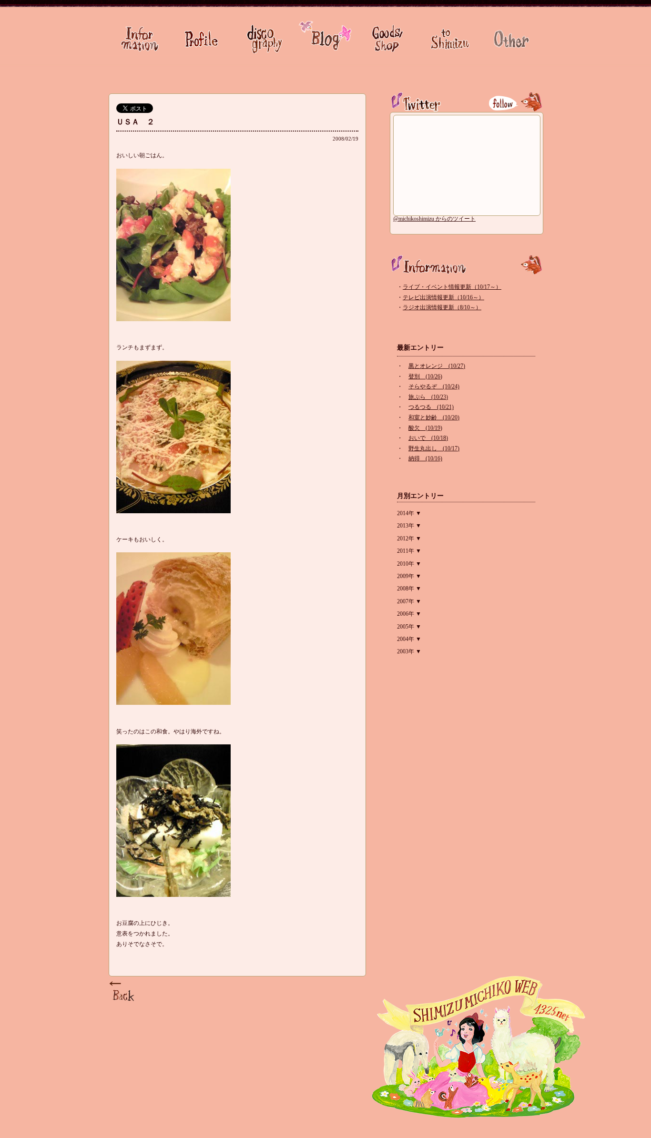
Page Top (123, 991)
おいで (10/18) (428, 438)
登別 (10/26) (425, 376)
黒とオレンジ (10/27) (436, 366)
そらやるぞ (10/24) (433, 386)
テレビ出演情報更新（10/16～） (443, 297)
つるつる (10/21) (431, 407)
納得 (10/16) (425, 458)
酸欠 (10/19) (425, 428)
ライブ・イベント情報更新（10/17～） (452, 287)
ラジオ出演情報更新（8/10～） (442, 307)
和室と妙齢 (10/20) (433, 417)
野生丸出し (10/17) (433, 448)
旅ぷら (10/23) (428, 397)
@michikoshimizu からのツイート (434, 218)
